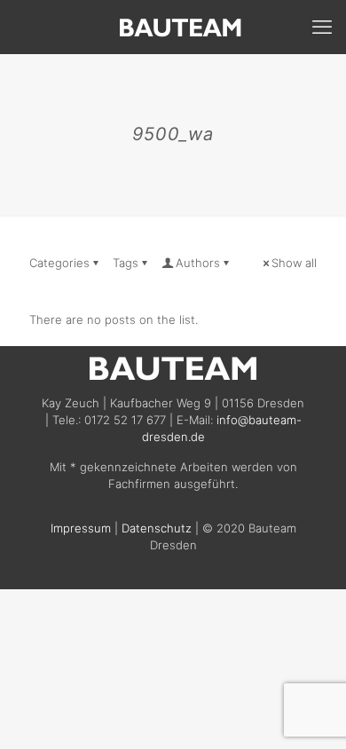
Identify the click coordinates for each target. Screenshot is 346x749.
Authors (198, 263)
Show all (294, 263)
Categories (59, 263)
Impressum (81, 528)
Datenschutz (157, 528)
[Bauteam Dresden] (179, 26)
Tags (125, 263)
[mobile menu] (322, 27)
